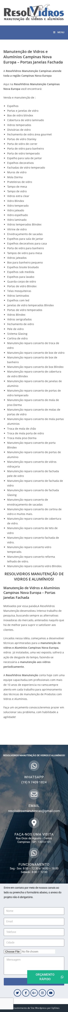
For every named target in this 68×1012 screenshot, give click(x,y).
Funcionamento (34, 864)
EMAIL (34, 806)
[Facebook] (25, 993)
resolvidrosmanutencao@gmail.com (34, 811)
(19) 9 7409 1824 (34, 782)
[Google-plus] (34, 993)
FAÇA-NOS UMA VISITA (34, 834)
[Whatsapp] (34, 765)
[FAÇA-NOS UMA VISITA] (34, 823)
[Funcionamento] (34, 853)
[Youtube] (50, 993)
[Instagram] (42, 993)
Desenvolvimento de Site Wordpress (27, 1008)
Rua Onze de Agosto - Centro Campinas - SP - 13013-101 (34, 840)
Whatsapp (34, 777)
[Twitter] (17, 993)
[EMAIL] (34, 794)
